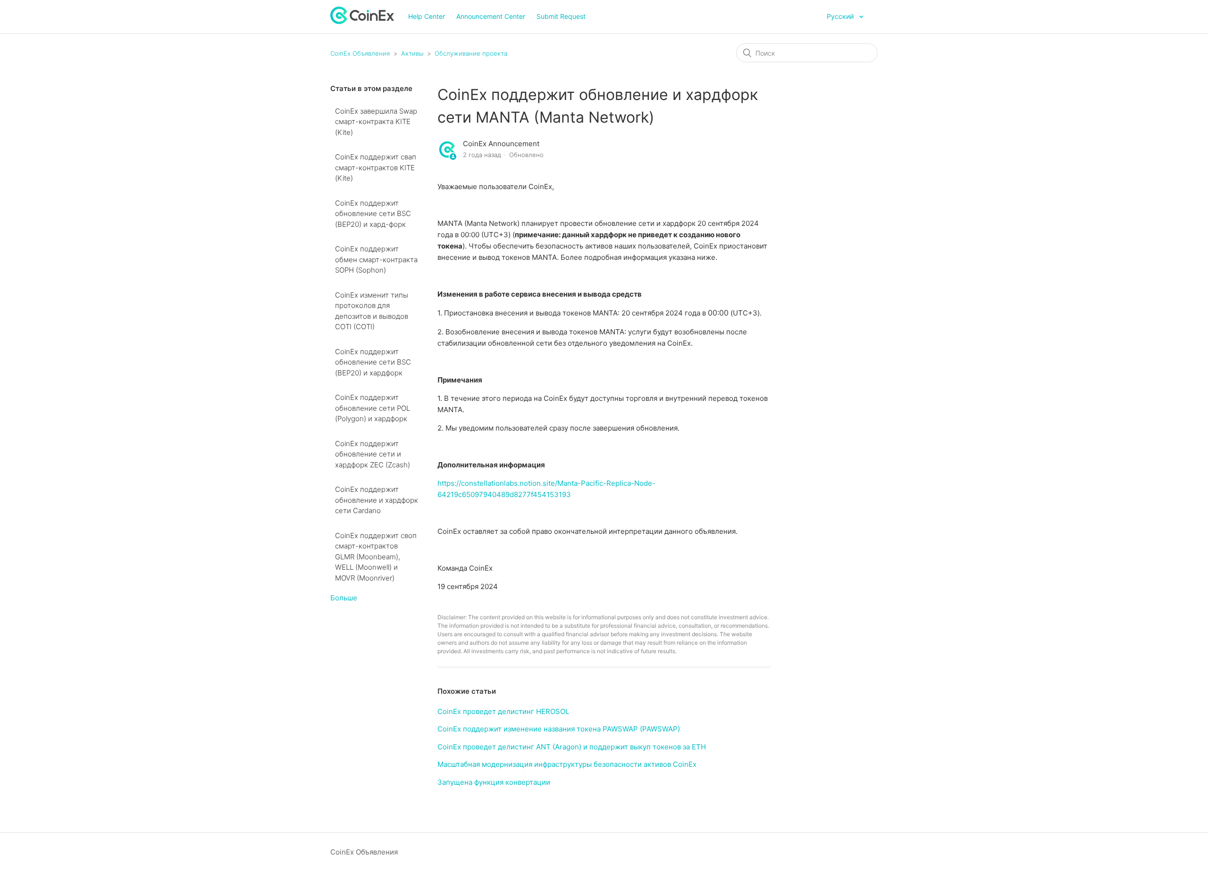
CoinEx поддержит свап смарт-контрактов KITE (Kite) (375, 167)
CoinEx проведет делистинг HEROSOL (503, 711)
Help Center (426, 16)
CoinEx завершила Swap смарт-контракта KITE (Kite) (376, 122)
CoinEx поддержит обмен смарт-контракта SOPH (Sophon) (376, 259)
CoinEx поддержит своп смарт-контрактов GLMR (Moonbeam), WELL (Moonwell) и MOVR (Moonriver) (376, 556)
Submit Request (561, 16)
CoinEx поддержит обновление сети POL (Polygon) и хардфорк (372, 408)
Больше (343, 597)
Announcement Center (490, 16)
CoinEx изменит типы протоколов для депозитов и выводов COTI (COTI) (371, 311)
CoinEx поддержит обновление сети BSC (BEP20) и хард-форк (373, 214)
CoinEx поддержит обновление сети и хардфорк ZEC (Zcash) (372, 454)
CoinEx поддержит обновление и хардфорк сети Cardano (376, 500)
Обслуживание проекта (471, 53)
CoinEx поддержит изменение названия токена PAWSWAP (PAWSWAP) (558, 728)
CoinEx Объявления (360, 53)
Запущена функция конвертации (493, 782)
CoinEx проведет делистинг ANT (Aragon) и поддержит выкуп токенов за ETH (571, 746)
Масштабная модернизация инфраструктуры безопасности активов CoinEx (566, 764)
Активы (412, 53)
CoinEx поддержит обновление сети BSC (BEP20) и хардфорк (373, 362)
